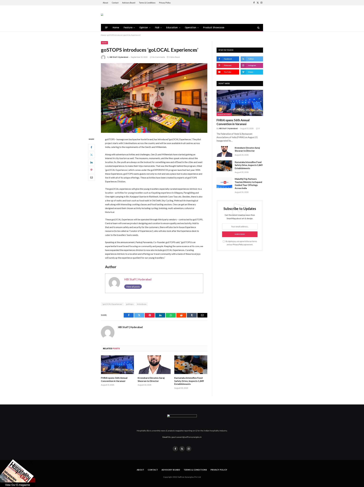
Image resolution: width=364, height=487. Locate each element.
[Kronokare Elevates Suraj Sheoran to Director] (154, 364)
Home (116, 27)
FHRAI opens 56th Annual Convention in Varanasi (114, 379)
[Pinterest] (91, 170)
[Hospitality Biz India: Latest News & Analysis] (102, 14)
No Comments (158, 57)
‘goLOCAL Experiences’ (112, 304)
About (105, 3)
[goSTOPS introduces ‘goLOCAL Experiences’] (154, 98)
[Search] (258, 27)
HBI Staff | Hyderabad (119, 57)
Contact (115, 3)
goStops (130, 304)
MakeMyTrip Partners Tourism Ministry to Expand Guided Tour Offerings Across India (248, 183)
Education (172, 27)
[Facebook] (91, 147)
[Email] (91, 177)
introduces (141, 304)
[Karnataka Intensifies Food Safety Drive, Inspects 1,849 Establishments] (190, 364)
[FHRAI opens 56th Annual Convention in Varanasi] (117, 364)
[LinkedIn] (91, 162)
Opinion (143, 27)
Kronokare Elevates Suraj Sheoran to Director (151, 379)
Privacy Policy (165, 3)
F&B (157, 27)
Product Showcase (213, 27)
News (104, 43)
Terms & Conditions (147, 3)
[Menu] (106, 27)
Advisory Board (128, 3)
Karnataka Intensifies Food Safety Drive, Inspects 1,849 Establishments (189, 380)
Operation (190, 27)
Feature (128, 27)
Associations (224, 114)
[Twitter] (91, 154)
